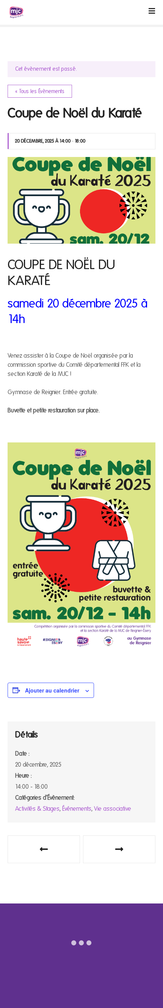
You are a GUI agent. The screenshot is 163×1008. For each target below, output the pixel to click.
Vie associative (112, 808)
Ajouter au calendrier (52, 690)
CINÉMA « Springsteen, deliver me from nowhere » (44, 849)
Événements (76, 808)
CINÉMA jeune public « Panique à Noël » (119, 849)
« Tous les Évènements (39, 91)
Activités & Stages (37, 808)
